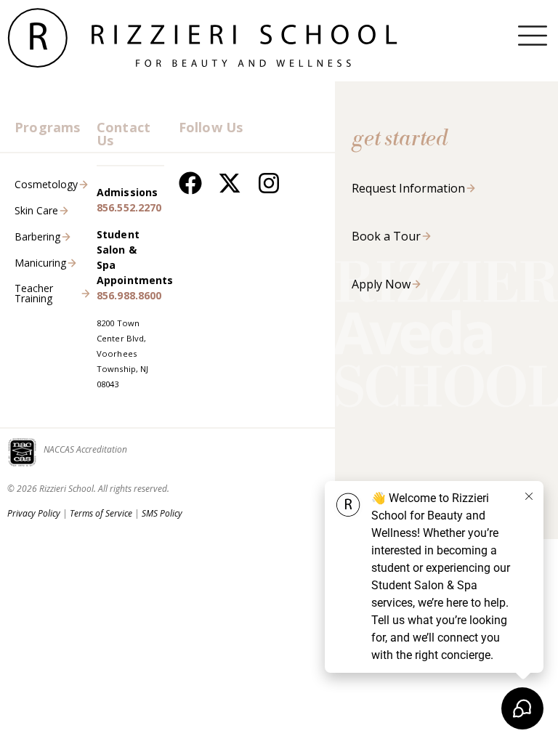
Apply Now (381, 284)
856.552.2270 (129, 207)
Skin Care (36, 210)
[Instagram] (268, 183)
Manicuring (40, 263)
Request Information (408, 188)
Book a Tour (386, 236)
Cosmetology (46, 184)
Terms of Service (101, 513)
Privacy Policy (33, 513)
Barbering (37, 236)
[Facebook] (190, 183)
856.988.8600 (129, 295)
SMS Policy (162, 513)
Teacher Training (34, 293)
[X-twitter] (229, 183)
